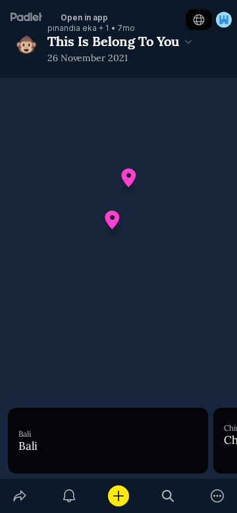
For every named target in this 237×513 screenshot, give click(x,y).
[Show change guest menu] (224, 20)
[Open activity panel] (69, 496)
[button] (129, 183)
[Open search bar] (168, 495)
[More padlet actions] (217, 496)
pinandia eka (72, 28)
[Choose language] (199, 19)
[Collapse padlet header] (188, 41)
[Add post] (118, 496)
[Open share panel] (19, 496)
